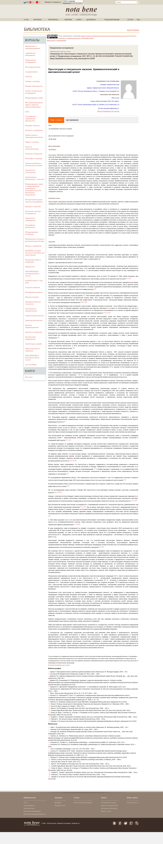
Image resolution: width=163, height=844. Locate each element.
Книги (79, 20)
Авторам (68, 20)
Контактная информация (32, 811)
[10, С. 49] (84, 302)
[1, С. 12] (128, 278)
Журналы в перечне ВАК (109, 805)
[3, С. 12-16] (72, 460)
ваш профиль (133, 30)
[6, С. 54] (83, 506)
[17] (49, 515)
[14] (125, 479)
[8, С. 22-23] (58, 492)
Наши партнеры (29, 808)
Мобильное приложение (109, 808)
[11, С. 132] (107, 312)
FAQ (138, 20)
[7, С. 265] (77, 524)
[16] (74, 347)
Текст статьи (56, 120)
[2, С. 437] (134, 500)
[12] (95, 288)
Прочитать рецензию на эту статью (59, 665)
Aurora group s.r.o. (133, 803)
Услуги (130, 20)
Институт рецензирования (83, 803)
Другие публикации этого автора (108, 111)
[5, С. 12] (68, 439)
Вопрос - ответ (106, 811)
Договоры (91, 20)
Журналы (38, 20)
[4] (65, 421)
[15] (95, 468)
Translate (79, 3)
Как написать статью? (108, 803)
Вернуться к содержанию (56, 40)
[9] (58, 337)
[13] (84, 295)
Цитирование (72, 120)
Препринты (53, 20)
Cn (39, 2)
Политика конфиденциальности (34, 814)
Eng (33, 2)
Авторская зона (60, 805)
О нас (26, 20)
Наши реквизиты (29, 805)
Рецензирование (112, 20)
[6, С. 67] (101, 546)
